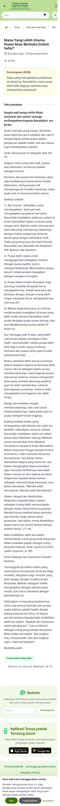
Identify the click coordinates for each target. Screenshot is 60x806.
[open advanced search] (44, 15)
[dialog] (29, 791)
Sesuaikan (48, 800)
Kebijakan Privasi (30, 772)
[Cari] (55, 15)
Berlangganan (47, 710)
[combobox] (23, 15)
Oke (11, 800)
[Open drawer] (56, 6)
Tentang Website (13, 766)
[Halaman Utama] (6, 27)
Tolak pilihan (30, 800)
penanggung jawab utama (41, 766)
